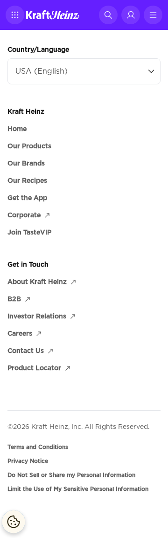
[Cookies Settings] (13, 521)
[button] (15, 15)
